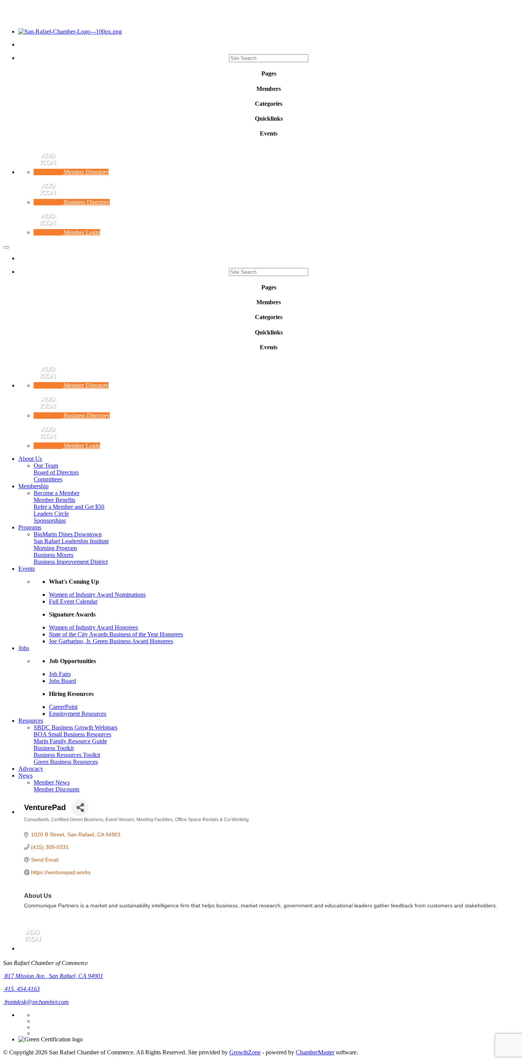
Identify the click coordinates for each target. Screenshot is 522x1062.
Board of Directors (56, 472)
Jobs (23, 648)
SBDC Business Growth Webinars (75, 727)
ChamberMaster (315, 1052)
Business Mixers (53, 555)
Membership (33, 486)
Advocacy (30, 768)
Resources (30, 720)
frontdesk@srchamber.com (36, 1002)
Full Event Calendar (73, 601)
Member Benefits (54, 500)
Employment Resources (77, 713)
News (25, 775)
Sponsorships (50, 520)
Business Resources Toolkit (67, 755)
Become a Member (56, 493)
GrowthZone (245, 1052)
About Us (30, 458)
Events (26, 568)
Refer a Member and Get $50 (69, 507)
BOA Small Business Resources (72, 734)
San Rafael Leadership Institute (71, 541)
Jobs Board (62, 681)
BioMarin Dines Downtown (68, 534)
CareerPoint (63, 707)
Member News (52, 782)
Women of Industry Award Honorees (93, 627)
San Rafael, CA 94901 (54, 976)
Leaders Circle (51, 513)
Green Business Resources (66, 762)
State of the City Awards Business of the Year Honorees (116, 634)
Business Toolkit (54, 748)
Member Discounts (56, 789)
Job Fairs (60, 674)
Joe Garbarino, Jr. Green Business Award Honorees (111, 641)
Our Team (46, 465)
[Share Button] (80, 807)
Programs (29, 527)
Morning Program (55, 548)
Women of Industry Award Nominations (97, 594)
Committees (48, 479)
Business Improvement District (71, 561)
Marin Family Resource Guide (70, 741)
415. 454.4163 (21, 989)
